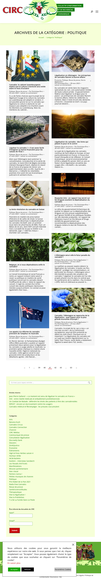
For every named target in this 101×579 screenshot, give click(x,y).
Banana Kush (14, 422)
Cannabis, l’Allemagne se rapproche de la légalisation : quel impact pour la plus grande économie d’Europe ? (72, 317)
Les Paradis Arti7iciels (18, 464)
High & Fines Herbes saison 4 (21, 453)
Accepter (14, 569)
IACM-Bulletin (15, 458)
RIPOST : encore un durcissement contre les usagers (30, 404)
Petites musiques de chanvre (21, 477)
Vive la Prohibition (16, 497)
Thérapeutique (15, 492)
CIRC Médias (14, 432)
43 (61, 368)
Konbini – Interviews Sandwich (21, 461)
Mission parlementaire (18, 469)
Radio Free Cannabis (17, 484)
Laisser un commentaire (29, 93)
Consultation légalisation (19, 438)
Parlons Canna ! (15, 474)
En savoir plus (14, 563)
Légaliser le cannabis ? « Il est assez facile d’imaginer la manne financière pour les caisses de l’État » (26, 150)
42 (55, 368)
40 (45, 368)
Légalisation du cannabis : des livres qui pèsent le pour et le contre (71, 143)
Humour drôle (15, 456)
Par (36, 91)
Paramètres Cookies (63, 569)
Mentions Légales (78, 575)
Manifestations (15, 466)
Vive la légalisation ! (80, 260)
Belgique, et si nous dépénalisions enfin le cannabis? (27, 265)
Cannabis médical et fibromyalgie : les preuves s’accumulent (34, 407)
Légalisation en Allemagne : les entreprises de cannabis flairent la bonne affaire (73, 76)
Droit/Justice (14, 445)
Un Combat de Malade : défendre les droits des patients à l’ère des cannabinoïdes (43, 401)
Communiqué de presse (19, 435)
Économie (58, 80)
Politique (12, 91)
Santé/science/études (18, 490)
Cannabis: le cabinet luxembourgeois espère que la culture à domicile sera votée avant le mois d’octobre (27, 87)
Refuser (27, 569)
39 (39, 368)
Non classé (13, 471)
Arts (11, 420)
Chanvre (12, 430)
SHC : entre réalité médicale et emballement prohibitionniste (34, 399)
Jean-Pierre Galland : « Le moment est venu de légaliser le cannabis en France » (42, 396)
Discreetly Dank (15, 440)
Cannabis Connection (18, 427)
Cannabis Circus (16, 425)
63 (71, 368)
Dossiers (12, 443)
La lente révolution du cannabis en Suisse (26, 209)
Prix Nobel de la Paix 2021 (20, 482)
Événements (14, 451)
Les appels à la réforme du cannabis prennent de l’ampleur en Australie (24, 332)
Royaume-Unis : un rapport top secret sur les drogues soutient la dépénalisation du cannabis (72, 200)
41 (50, 368)
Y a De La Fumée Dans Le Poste (22, 500)
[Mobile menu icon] (97, 11)
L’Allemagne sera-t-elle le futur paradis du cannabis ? (72, 256)
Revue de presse (21, 91)
